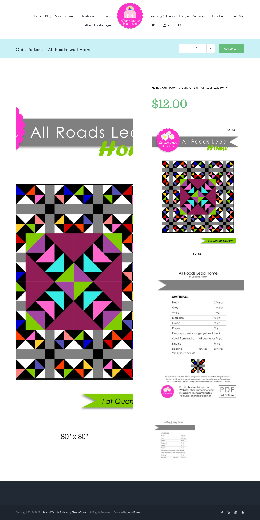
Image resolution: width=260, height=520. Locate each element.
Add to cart (231, 48)
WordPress (134, 512)
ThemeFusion (79, 512)
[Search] (177, 25)
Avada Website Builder (55, 512)
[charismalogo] (130, 4)
